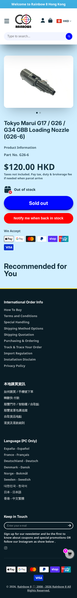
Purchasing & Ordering (21, 341)
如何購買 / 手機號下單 (18, 392)
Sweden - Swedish (17, 479)
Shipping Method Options (23, 328)
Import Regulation (18, 353)
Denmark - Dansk (17, 467)
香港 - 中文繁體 (14, 498)
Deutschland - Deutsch (21, 461)
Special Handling (16, 322)
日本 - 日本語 (12, 492)
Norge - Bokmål (16, 473)
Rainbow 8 (24, 586)
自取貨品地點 (13, 416)
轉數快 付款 (12, 398)
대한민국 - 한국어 (15, 486)
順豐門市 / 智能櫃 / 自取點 (21, 404)
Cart (50, 21)
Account (42, 21)
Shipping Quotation (19, 335)
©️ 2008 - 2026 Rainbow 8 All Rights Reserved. (49, 588)
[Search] (69, 36)
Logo (23, 21)
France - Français (16, 455)
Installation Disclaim (20, 359)
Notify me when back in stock (38, 218)
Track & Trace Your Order (23, 347)
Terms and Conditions (20, 316)
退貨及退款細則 (14, 423)
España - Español (16, 449)
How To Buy (13, 310)
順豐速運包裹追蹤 (16, 410)
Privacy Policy (14, 366)
